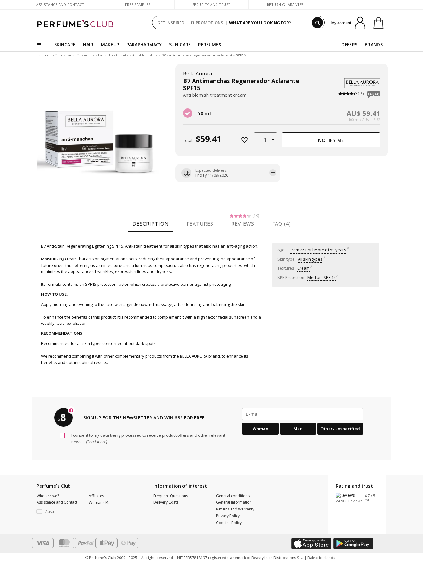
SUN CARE (180, 44)
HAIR (88, 44)
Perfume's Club (49, 55)
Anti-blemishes (144, 55)
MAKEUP (110, 44)
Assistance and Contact (60, 4)
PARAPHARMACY (144, 44)
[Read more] (96, 441)
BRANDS (374, 44)
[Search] (317, 22)
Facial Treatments (113, 55)
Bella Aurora (197, 73)
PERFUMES (209, 44)
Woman (260, 428)
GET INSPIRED (170, 22)
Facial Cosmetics (80, 55)
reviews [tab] (242, 223)
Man (298, 428)
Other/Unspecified (340, 428)
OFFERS (349, 44)
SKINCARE (65, 44)
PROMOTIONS (209, 22)
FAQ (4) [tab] (281, 223)
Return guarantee (285, 4)
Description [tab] (151, 223)
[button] (58, 511)
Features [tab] (200, 223)
